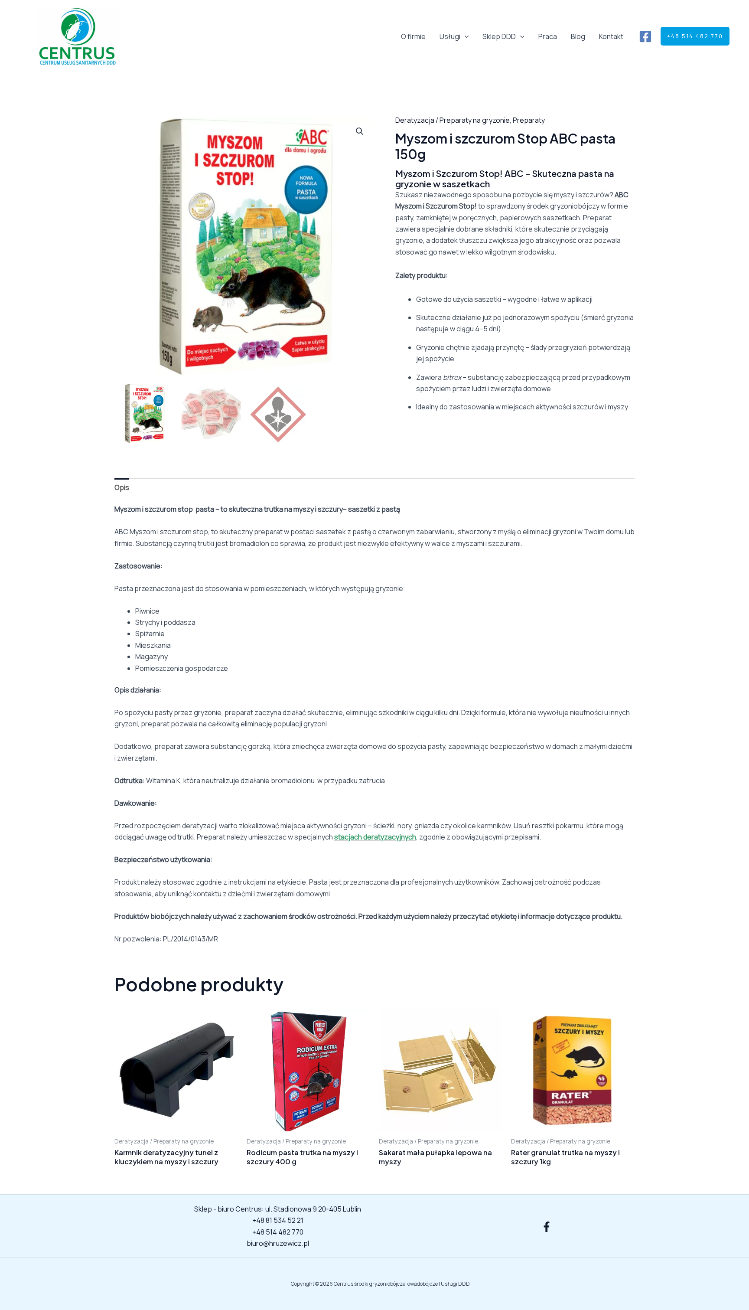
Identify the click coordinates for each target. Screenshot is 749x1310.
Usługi (450, 36)
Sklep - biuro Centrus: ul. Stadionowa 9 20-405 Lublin (277, 1209)
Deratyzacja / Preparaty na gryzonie (452, 120)
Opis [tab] (121, 487)
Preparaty (529, 120)
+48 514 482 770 (277, 1232)
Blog (578, 36)
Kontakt (611, 36)
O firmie (413, 36)
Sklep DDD (499, 36)
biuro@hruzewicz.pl (278, 1243)
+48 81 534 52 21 (277, 1220)
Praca (547, 36)
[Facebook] (645, 36)
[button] (464, 36)
